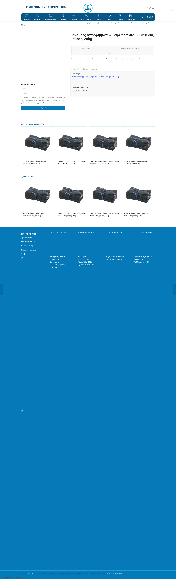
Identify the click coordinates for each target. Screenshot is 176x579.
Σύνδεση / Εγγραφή (34, 7)
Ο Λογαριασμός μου (57, 7)
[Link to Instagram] (150, 8)
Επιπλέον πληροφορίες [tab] (90, 69)
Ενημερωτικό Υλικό (28, 242)
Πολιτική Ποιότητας (28, 246)
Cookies (24, 254)
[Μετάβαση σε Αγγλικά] (151, 16)
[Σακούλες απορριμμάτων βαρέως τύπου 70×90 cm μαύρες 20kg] (174, 289)
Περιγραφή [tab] (76, 69)
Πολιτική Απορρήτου (35, 103)
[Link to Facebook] (147, 8)
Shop (23, 25)
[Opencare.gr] (88, 8)
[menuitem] (33, 7)
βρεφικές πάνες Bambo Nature (114, 573)
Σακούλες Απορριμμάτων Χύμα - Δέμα (112, 59)
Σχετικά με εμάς (26, 238)
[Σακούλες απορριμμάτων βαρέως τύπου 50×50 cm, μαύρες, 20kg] (1, 289)
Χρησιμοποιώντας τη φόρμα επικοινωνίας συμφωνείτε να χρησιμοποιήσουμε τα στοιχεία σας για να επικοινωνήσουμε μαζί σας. (43, 100)
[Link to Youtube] (153, 8)
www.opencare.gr (32, 573)
